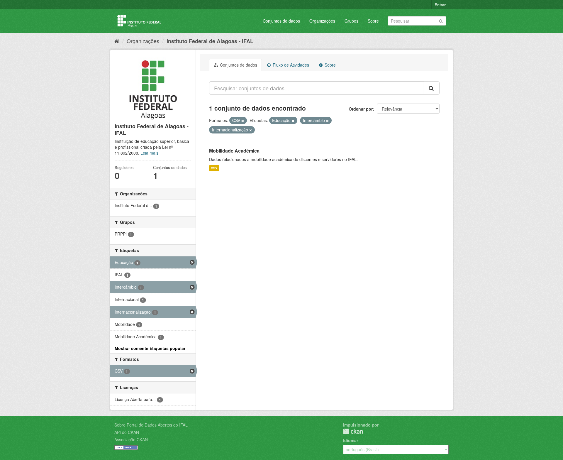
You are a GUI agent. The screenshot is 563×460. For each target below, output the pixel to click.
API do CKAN (126, 432)
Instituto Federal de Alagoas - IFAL (210, 41)
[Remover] (242, 120)
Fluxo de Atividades (290, 65)
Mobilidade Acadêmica (234, 150)
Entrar (440, 4)
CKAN (353, 431)
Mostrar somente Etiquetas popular (150, 348)
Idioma (350, 440)
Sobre (373, 21)
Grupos (351, 21)
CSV (214, 168)
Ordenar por (361, 109)
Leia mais (149, 153)
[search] (432, 88)
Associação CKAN (131, 439)
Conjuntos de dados (281, 21)
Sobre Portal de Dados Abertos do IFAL (151, 425)
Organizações (322, 21)
